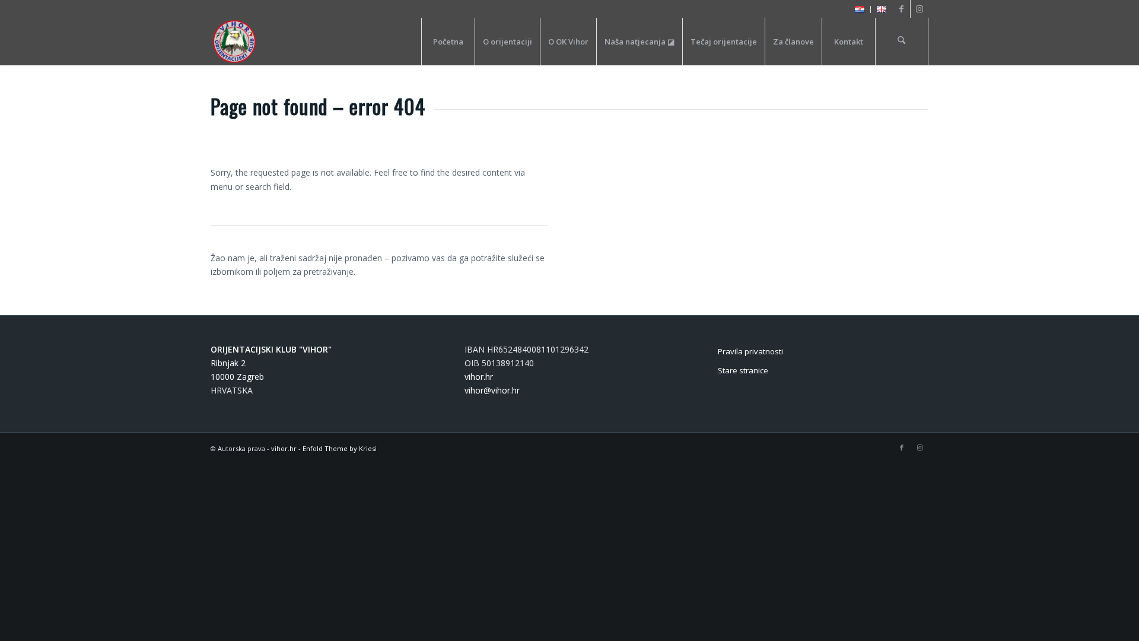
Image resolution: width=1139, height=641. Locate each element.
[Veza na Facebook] (901, 9)
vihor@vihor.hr (492, 390)
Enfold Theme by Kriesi (340, 448)
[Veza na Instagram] (919, 9)
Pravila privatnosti (750, 351)
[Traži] (901, 41)
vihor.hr (478, 376)
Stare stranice (743, 370)
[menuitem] (860, 9)
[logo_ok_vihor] (234, 41)
